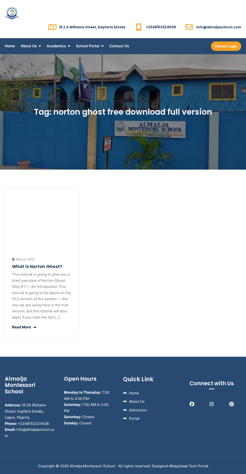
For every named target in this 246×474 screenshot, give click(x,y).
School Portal (87, 46)
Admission (138, 410)
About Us (29, 46)
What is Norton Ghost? (37, 266)
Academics (56, 46)
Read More (21, 327)
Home (10, 46)
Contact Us (119, 46)
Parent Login (226, 46)
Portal (134, 418)
